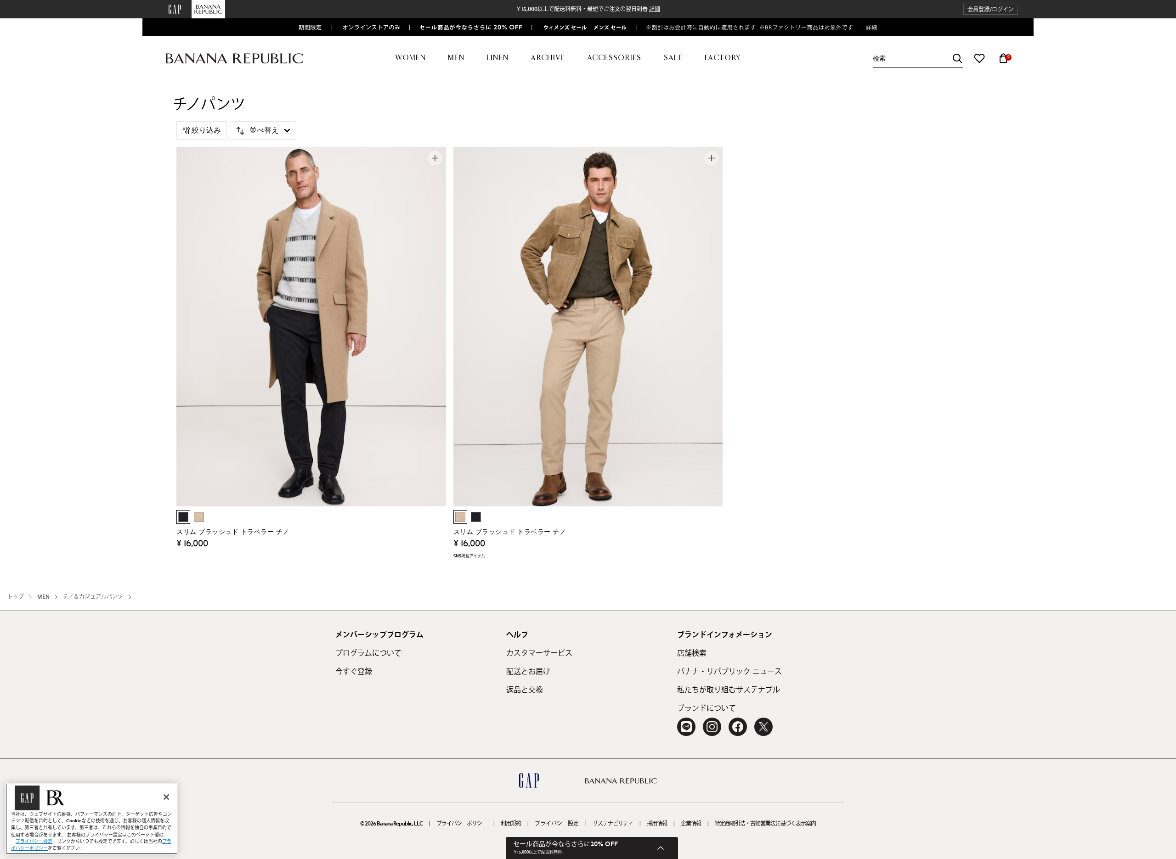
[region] (92, 818)
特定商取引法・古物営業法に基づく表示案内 (765, 823)
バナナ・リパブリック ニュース (729, 671)
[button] (991, 9)
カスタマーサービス (539, 653)
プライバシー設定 (557, 823)
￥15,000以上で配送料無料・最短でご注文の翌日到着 (588, 9)
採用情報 (657, 823)
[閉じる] (166, 797)
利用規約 (511, 823)
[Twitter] (763, 727)
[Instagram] (712, 727)
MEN (43, 597)
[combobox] (918, 58)
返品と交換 (524, 690)
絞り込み (206, 130)
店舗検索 (692, 653)
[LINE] (686, 727)
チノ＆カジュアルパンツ (93, 597)
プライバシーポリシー (461, 823)
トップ (15, 597)
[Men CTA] (608, 27)
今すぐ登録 (353, 671)
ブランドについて (706, 708)
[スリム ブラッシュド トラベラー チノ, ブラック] (183, 517)
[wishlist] (979, 58)
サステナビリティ (613, 823)
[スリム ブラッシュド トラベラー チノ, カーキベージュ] (199, 517)
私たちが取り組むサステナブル (728, 690)
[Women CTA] (561, 27)
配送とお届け (528, 671)
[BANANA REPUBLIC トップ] (234, 58)
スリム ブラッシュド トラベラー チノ (232, 532)
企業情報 (691, 823)
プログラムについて (368, 653)
